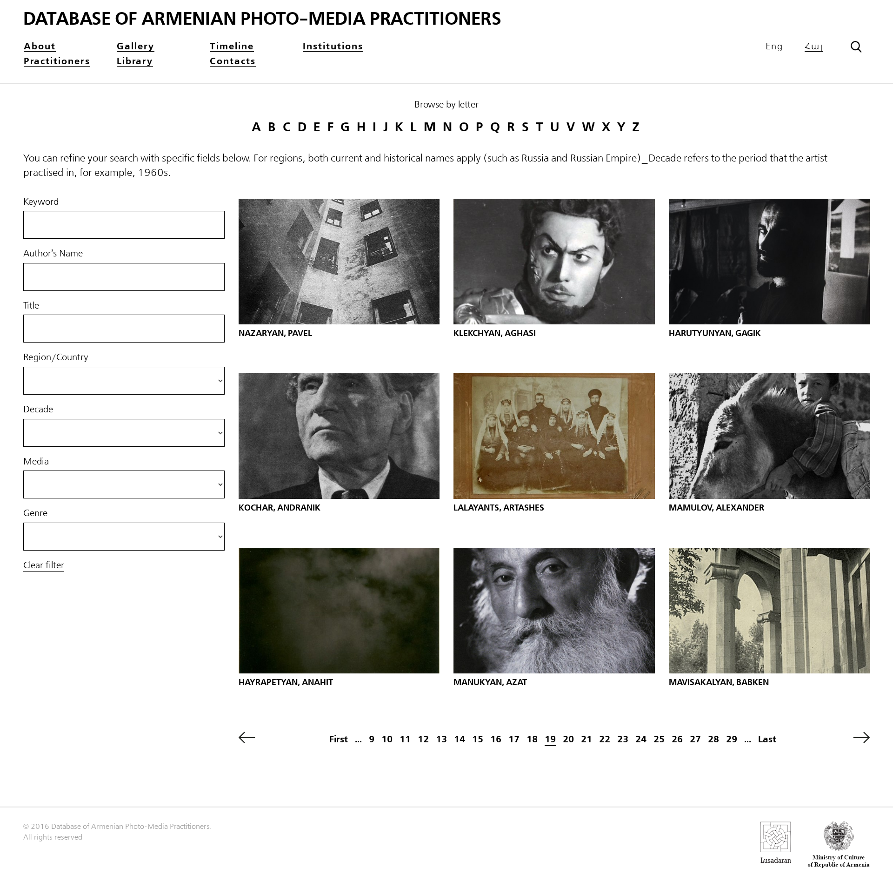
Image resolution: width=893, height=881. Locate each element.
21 (586, 739)
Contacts (233, 62)
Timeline (232, 47)
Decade (38, 409)
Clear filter (43, 565)
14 (459, 739)
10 (387, 739)
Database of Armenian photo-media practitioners (262, 19)
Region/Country (55, 357)
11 (405, 739)
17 (514, 739)
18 (532, 739)
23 (622, 739)
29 (731, 739)
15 (477, 739)
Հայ (814, 47)
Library (135, 62)
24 (640, 739)
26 (677, 739)
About (40, 47)
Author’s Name (53, 253)
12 (423, 739)
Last (767, 739)
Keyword (41, 202)
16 (495, 739)
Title (31, 305)
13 (441, 739)
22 (604, 739)
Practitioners (57, 62)
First (338, 739)
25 (659, 739)
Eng (774, 46)
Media (36, 461)
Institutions (333, 47)
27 (695, 739)
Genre (35, 513)
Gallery (135, 47)
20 (568, 739)
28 (713, 739)
